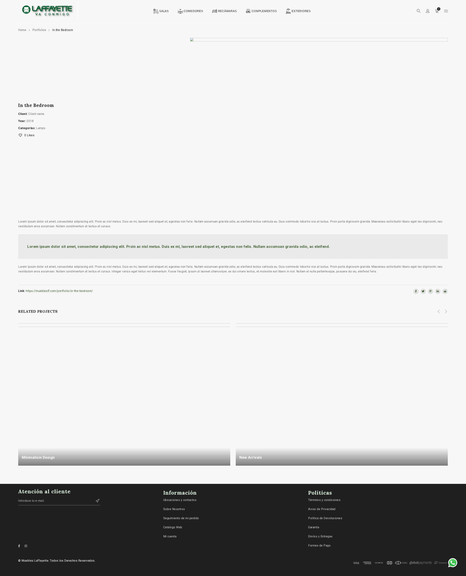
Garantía (313, 527)
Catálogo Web (172, 527)
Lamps (41, 128)
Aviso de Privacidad (321, 509)
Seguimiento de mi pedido (181, 518)
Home (22, 30)
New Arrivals (250, 457)
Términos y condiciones (324, 500)
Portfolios (39, 30)
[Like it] (224, 463)
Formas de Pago (319, 545)
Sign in (428, 11)
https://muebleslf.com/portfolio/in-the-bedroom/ (59, 291)
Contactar (95, 500)
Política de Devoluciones (325, 518)
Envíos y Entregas (320, 536)
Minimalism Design (38, 457)
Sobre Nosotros (174, 509)
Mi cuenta (170, 536)
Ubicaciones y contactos (180, 500)
